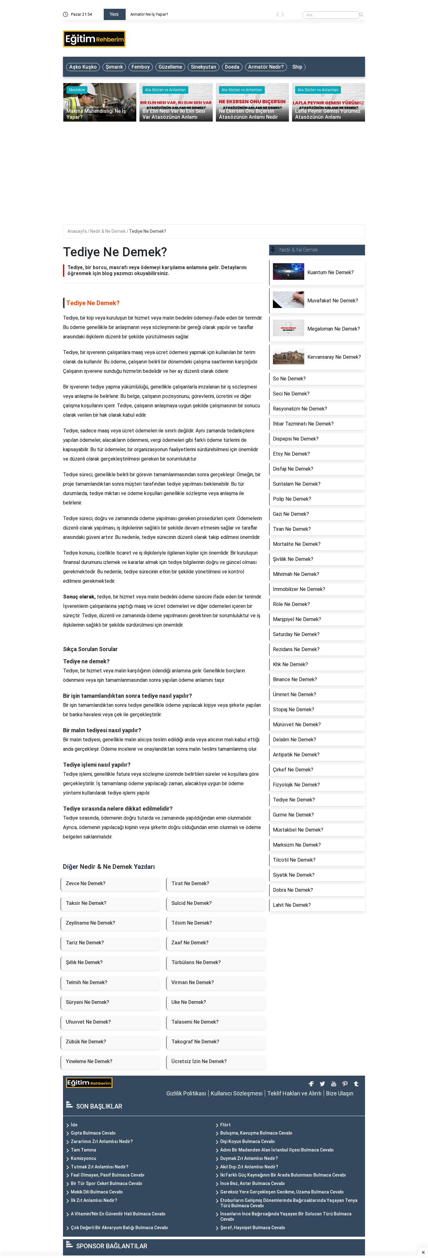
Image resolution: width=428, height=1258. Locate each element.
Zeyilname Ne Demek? (90, 923)
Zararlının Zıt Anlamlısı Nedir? (102, 1141)
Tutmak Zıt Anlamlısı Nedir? (99, 1166)
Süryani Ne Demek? (87, 1002)
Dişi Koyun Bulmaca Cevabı (247, 1141)
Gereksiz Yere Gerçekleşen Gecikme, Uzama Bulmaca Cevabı (282, 1191)
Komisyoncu (83, 1158)
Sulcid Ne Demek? (191, 903)
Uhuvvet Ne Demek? (88, 1022)
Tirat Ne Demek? (190, 883)
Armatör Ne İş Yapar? (200, 14)
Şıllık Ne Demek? (84, 962)
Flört (225, 1124)
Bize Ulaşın (339, 1093)
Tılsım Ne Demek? (191, 923)
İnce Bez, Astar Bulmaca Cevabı (252, 1183)
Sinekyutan (203, 67)
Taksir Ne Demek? (86, 903)
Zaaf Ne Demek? (190, 943)
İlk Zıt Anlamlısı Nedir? (94, 1200)
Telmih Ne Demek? (86, 982)
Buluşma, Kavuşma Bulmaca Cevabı (256, 1132)
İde (74, 1124)
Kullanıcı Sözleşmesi (237, 1093)
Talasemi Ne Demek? (195, 1022)
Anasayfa (77, 231)
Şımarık (114, 67)
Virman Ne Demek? (192, 982)
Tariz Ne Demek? (85, 943)
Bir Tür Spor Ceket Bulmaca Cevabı (106, 1183)
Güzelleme (170, 67)
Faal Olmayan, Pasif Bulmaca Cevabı (107, 1174)
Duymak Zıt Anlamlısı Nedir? (249, 1158)
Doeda (232, 67)
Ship (297, 67)
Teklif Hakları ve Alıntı (294, 1093)
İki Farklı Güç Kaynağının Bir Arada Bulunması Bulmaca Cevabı (283, 1174)
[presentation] (277, 15)
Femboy (141, 67)
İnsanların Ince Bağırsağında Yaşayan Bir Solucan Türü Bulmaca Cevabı (286, 1216)
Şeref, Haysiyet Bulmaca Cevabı (252, 1227)
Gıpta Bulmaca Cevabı (93, 1132)
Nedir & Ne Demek (108, 231)
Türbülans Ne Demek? (196, 962)
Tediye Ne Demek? (147, 231)
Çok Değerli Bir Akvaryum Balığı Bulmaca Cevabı (119, 1227)
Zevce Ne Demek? (86, 883)
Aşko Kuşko (83, 67)
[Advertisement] (214, 168)
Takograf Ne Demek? (195, 1042)
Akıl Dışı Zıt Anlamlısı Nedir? (249, 1166)
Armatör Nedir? (266, 67)
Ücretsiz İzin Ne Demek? (199, 1061)
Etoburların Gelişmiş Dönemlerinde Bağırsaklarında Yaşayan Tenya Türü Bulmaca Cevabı (289, 1203)
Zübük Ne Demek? (86, 1042)
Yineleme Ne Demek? (89, 1061)
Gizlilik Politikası (186, 1093)
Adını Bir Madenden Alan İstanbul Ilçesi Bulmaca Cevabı (277, 1149)
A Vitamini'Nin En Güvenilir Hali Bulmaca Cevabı (118, 1213)
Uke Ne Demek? (188, 1002)
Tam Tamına (83, 1149)
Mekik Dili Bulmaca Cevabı (97, 1191)
